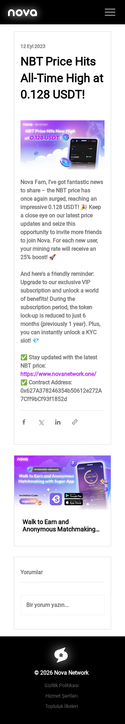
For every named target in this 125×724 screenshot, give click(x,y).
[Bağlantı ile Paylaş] (75, 422)
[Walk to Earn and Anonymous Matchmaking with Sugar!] (62, 483)
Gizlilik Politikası (61, 685)
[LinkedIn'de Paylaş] (58, 422)
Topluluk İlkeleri (61, 706)
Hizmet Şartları (61, 696)
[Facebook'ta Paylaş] (23, 422)
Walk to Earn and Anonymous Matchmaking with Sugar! (59, 525)
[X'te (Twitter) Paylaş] (41, 422)
